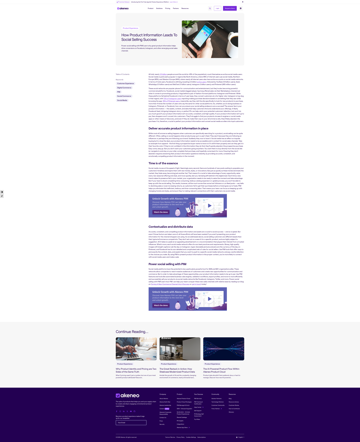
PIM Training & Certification (198, 403)
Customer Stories (234, 405)
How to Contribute (234, 408)
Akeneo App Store (182, 427)
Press (161, 421)
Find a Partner (216, 408)
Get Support (197, 410)
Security (162, 424)
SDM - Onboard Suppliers (184, 408)
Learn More (173, 2)
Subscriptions (201, 437)
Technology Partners (218, 402)
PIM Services (198, 398)
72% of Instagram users (172, 98)
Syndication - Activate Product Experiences (183, 413)
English (240, 437)
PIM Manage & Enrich (183, 405)
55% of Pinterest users (171, 101)
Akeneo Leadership (165, 405)
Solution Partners (217, 398)
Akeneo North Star (165, 402)
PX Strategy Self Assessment (199, 415)
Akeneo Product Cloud (183, 398)
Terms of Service (170, 437)
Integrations (180, 424)
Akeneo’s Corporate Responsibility (165, 413)
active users (201, 82)
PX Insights (180, 420)
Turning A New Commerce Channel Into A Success (170, 284)
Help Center (198, 407)
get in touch (196, 284)
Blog (230, 398)
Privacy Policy (181, 437)
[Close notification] (242, 2)
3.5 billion (163, 74)
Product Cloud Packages (184, 402)
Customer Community (218, 405)
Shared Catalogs (182, 417)
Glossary (231, 412)
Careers (164, 408)
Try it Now (197, 419)
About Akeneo (164, 398)
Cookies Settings (191, 437)
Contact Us (163, 417)
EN (241, 8)
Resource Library (234, 402)
